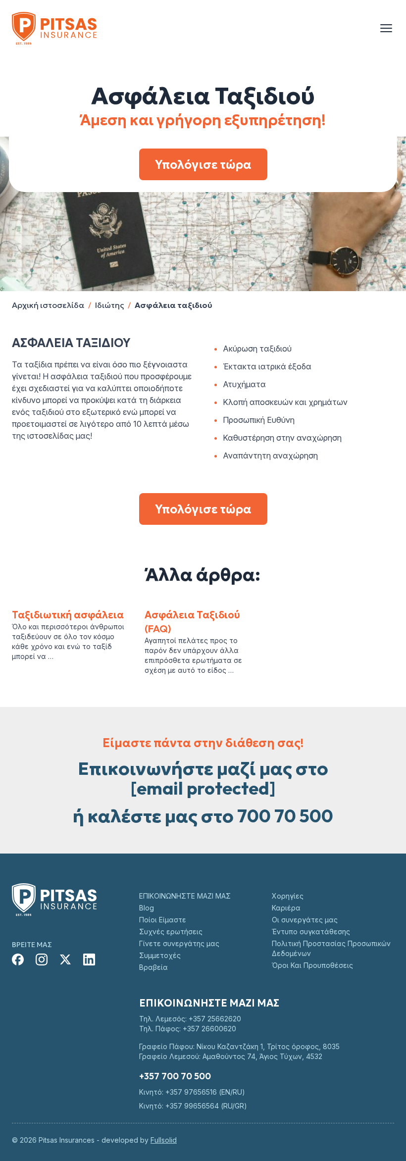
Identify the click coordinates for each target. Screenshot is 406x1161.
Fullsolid (164, 1140)
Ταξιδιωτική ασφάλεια (68, 614)
